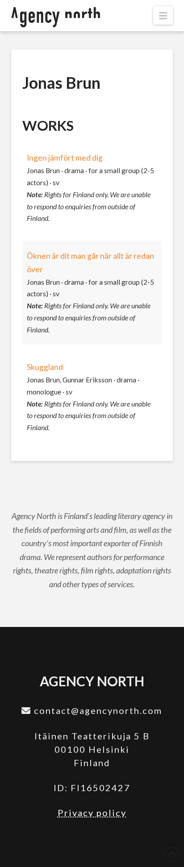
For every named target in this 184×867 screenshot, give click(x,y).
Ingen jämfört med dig (65, 157)
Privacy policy (92, 812)
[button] (163, 15)
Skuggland (45, 367)
